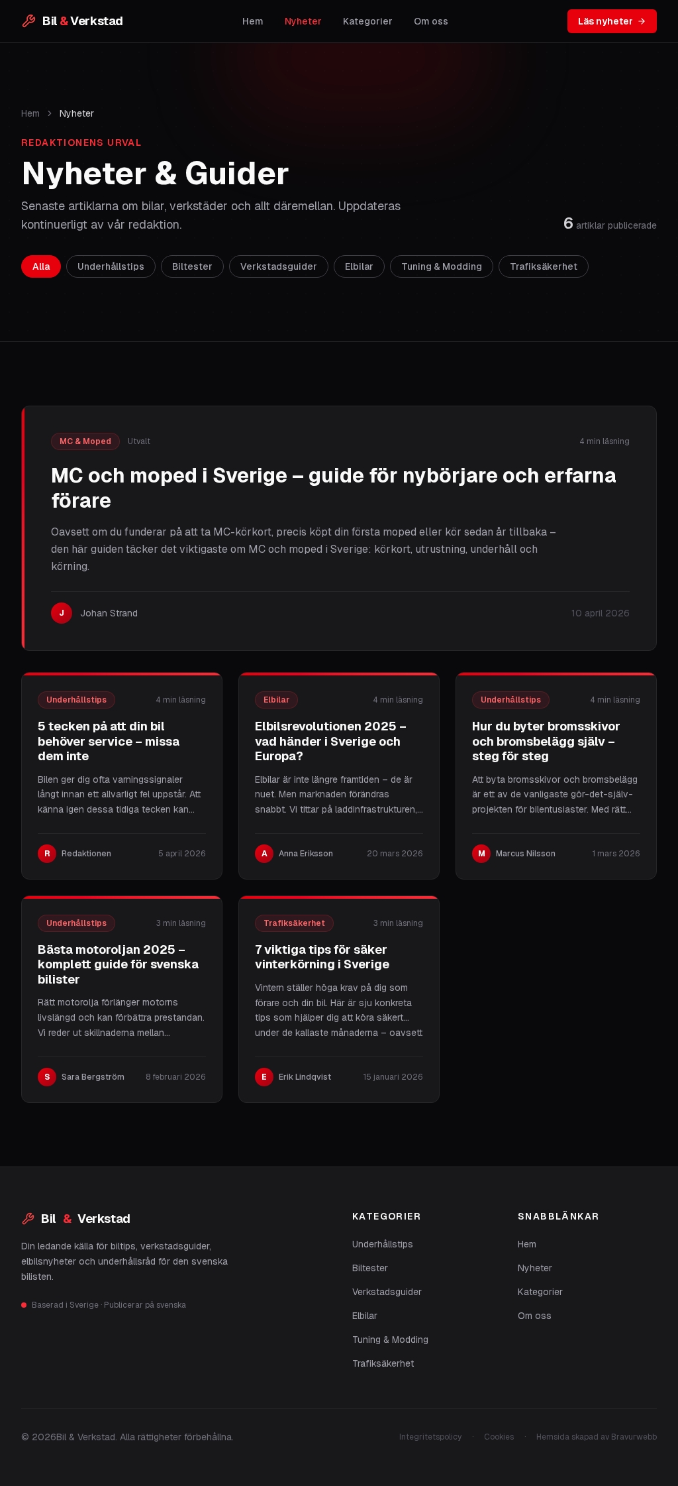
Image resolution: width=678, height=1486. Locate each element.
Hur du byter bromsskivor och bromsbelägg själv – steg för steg (546, 741)
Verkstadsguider (387, 1292)
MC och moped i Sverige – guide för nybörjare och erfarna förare (333, 488)
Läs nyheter (605, 21)
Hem (30, 113)
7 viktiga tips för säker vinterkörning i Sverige (322, 957)
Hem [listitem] (253, 21)
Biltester (370, 1268)
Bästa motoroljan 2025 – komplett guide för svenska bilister (118, 964)
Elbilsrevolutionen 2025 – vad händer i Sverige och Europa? (331, 741)
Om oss (535, 1316)
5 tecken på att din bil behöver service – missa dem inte (108, 741)
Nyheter (535, 1268)
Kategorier (540, 1292)
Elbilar (364, 1316)
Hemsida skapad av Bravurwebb (596, 1437)
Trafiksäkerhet (383, 1363)
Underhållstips (382, 1244)
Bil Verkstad (85, 1218)
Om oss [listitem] (431, 21)
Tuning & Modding (390, 1339)
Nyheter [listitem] (303, 21)
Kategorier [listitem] (368, 21)
